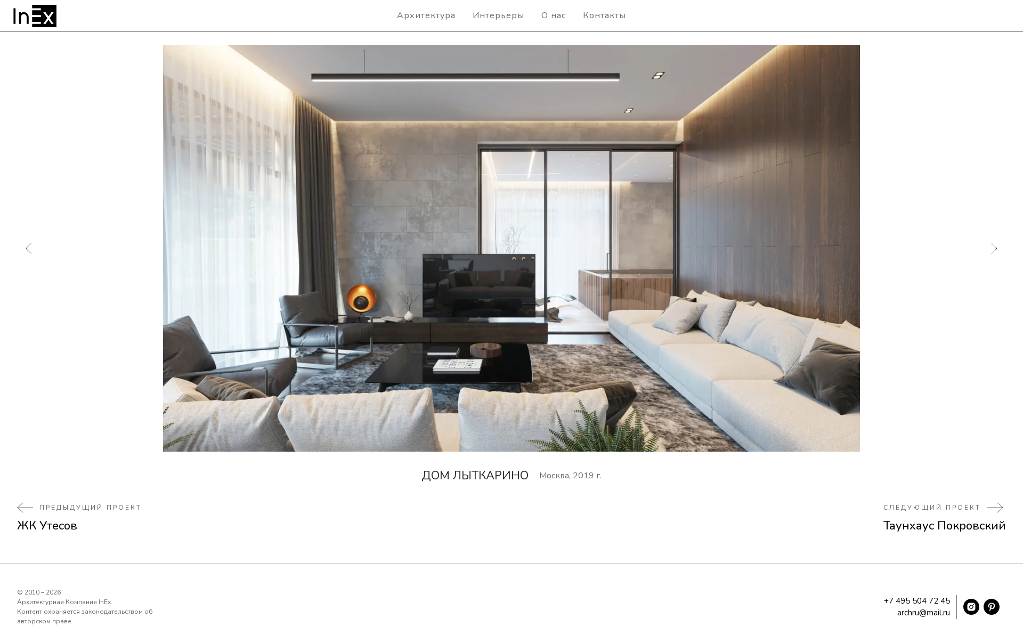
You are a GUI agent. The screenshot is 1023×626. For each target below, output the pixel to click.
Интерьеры (498, 15)
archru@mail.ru (923, 612)
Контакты (604, 15)
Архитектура (426, 15)
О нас (553, 15)
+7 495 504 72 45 (917, 601)
